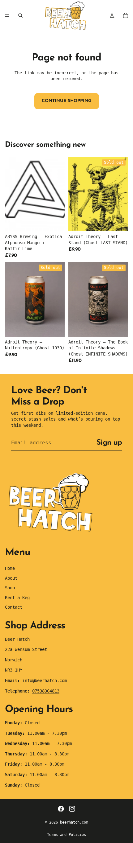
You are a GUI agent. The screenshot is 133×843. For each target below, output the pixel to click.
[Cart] (125, 15)
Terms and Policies (66, 835)
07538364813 (45, 691)
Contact (13, 607)
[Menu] (7, 15)
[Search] (20, 15)
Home (10, 568)
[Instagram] (72, 808)
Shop (10, 587)
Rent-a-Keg (17, 597)
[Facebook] (61, 808)
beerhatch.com (74, 822)
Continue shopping (67, 101)
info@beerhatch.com (44, 680)
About (11, 578)
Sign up (109, 442)
